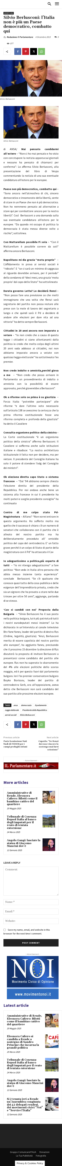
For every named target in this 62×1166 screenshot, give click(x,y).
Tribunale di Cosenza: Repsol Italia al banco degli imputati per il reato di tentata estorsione (22, 822)
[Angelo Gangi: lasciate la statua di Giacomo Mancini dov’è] (49, 844)
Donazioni (44, 1152)
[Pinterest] (25, 51)
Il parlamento (40, 705)
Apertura (8, 13)
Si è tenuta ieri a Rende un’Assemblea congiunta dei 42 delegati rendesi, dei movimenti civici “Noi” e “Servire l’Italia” (25, 1104)
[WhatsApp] (41, 51)
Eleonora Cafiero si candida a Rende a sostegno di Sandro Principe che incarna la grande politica (23, 1042)
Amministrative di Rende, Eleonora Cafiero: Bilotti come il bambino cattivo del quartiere (22, 798)
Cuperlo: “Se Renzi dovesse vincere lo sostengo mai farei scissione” (48, 745)
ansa (15, 705)
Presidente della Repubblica (34, 710)
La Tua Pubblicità (24, 1155)
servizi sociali (10, 715)
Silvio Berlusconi (27, 715)
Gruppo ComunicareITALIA (23, 1152)
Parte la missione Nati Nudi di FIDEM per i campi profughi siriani (15, 744)
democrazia (26, 705)
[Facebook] (17, 51)
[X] (33, 51)
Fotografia (41, 1155)
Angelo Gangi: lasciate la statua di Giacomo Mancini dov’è (23, 843)
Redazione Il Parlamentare (20, 37)
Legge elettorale (12, 710)
